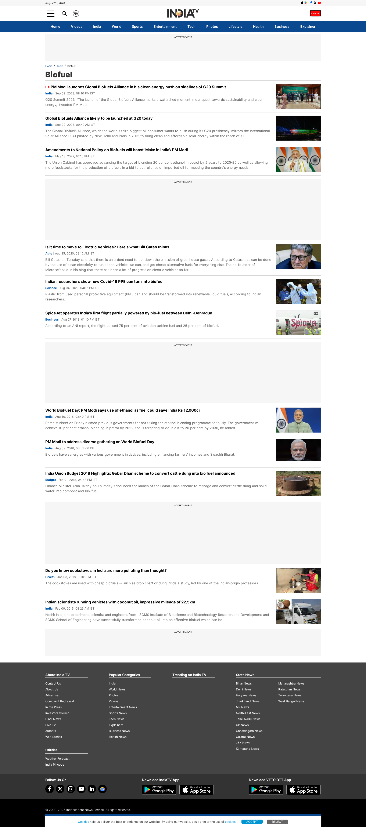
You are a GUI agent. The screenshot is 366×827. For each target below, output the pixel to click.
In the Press (53, 707)
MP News (242, 707)
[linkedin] (92, 789)
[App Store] (196, 790)
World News (117, 689)
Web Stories (53, 736)
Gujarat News (245, 736)
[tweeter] (60, 789)
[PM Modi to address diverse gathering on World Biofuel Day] (298, 451)
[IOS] (302, 2)
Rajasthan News (289, 689)
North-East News (248, 713)
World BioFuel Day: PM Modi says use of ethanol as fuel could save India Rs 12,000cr (122, 410)
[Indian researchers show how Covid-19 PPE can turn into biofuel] (298, 291)
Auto (48, 253)
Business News (119, 731)
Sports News (118, 713)
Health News (117, 736)
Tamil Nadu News (248, 719)
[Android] (306, 2)
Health (258, 26)
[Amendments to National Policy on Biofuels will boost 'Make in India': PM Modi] (298, 159)
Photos (212, 26)
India (97, 26)
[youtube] (81, 789)
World (116, 26)
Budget (50, 479)
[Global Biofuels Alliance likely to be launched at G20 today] (298, 128)
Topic (60, 66)
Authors (50, 731)
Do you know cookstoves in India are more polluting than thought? (106, 570)
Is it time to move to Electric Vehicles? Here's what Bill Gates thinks (107, 247)
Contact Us (53, 683)
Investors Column (57, 713)
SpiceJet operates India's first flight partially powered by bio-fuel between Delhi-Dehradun (128, 313)
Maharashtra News (291, 683)
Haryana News (246, 695)
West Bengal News (291, 701)
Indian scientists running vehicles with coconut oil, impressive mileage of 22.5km (120, 602)
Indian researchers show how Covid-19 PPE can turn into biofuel (104, 281)
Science (51, 288)
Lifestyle (235, 26)
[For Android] (266, 790)
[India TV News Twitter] (315, 2)
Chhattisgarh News (249, 731)
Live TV (50, 725)
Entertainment (165, 26)
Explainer (307, 26)
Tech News (116, 719)
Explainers (116, 725)
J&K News (243, 742)
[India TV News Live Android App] (159, 790)
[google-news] (102, 789)
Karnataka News (247, 748)
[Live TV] (315, 13)
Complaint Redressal (59, 701)
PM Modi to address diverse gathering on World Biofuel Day (99, 442)
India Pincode (54, 764)
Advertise (51, 695)
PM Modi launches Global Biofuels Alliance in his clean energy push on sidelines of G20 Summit (138, 87)
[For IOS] (303, 790)
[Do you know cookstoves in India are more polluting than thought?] (298, 580)
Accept (252, 821)
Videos (76, 26)
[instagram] (71, 789)
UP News (242, 725)
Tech (191, 26)
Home (55, 26)
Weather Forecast (57, 758)
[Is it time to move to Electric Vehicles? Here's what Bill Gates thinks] (298, 256)
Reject (277, 821)
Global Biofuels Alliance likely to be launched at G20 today (99, 118)
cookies (230, 821)
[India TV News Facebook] (311, 2)
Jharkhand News (247, 701)
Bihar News (244, 683)
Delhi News (243, 689)
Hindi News (53, 719)
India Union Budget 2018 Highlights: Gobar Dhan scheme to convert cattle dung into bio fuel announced (140, 473)
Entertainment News (123, 707)
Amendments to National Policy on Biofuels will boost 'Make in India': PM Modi (116, 150)
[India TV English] (183, 13)
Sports (137, 26)
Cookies (83, 821)
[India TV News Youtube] (319, 2)
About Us (51, 689)
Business (282, 26)
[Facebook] (49, 789)
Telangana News (289, 695)
